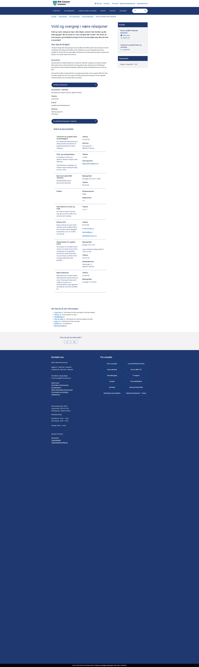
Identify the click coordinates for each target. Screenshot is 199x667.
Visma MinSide (112, 369)
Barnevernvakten (59, 326)
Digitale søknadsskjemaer (127, 3)
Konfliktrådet (58, 317)
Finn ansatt (115, 3)
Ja (67, 342)
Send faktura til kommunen (60, 385)
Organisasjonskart (142, 3)
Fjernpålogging (112, 375)
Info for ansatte (112, 364)
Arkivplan (112, 387)
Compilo (112, 381)
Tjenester (56, 11)
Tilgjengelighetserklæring (59, 443)
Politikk (113, 11)
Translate (106, 3)
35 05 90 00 (64, 376)
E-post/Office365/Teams (136, 364)
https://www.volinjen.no (89, 163)
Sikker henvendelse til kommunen (62, 390)
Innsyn (103, 11)
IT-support (136, 375)
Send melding (86, 232)
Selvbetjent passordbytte (112, 393)
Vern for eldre (58, 319)
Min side (99, 3)
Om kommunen (69, 11)
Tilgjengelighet (56, 440)
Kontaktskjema (56, 387)
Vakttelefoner (55, 395)
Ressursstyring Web (136, 387)
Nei (74, 342)
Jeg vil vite (57, 312)
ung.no (56, 321)
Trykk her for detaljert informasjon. (104, 665)
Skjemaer (123, 11)
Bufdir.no (57, 323)
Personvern (55, 438)
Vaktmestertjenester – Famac (136, 393)
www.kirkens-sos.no (88, 236)
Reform (56, 314)
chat (90, 228)
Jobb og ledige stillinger (87, 11)
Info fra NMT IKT (136, 369)
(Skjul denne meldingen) (120, 665)
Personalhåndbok (136, 381)
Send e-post (55, 383)
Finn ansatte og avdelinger (59, 392)
